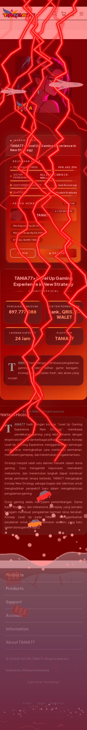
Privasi (27, 703)
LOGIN (23, 253)
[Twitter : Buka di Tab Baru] (39, 693)
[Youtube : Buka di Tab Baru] (58, 693)
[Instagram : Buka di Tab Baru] (48, 693)
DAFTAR (58, 253)
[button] (63, 14)
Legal (41, 703)
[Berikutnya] (82, 84)
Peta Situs (57, 703)
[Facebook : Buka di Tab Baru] (29, 693)
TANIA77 (23, 363)
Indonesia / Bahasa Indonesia (27, 670)
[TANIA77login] (12, 13)
